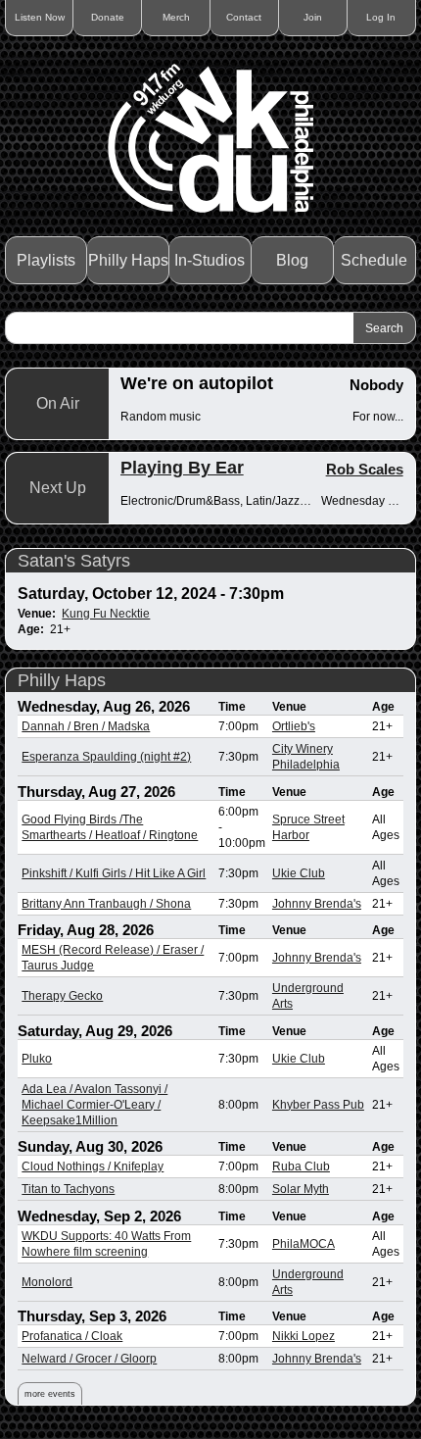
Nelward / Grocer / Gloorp (89, 1358)
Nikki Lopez (303, 1336)
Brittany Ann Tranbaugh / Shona (106, 904)
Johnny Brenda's (316, 904)
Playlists (46, 260)
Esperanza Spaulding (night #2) (106, 757)
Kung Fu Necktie (106, 613)
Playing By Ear (182, 467)
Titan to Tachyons (68, 1189)
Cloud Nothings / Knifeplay (93, 1166)
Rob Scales (364, 469)
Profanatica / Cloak (72, 1336)
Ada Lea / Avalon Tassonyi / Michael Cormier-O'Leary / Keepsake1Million (94, 1104)
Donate (107, 17)
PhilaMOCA (303, 1244)
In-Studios (209, 260)
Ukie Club (298, 873)
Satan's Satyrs (74, 561)
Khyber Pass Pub (318, 1105)
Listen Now (40, 17)
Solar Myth (300, 1189)
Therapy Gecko (62, 996)
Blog (292, 260)
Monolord (47, 1282)
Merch (176, 17)
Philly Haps (128, 260)
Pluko (37, 1059)
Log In (381, 17)
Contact (243, 17)
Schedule (374, 260)
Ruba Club (301, 1166)
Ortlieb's (293, 726)
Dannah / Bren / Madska (86, 726)
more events (49, 1394)
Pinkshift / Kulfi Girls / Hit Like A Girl (114, 873)
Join (313, 17)
